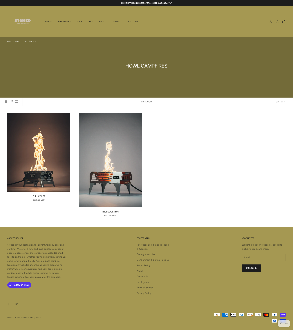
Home (9, 41)
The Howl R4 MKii (110, 212)
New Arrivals (64, 21)
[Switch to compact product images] (16, 102)
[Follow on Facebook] (8, 304)
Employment (133, 21)
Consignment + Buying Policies (153, 260)
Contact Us (142, 276)
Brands (48, 21)
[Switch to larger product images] (6, 102)
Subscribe (251, 268)
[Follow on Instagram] (16, 304)
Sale (91, 21)
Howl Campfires (29, 41)
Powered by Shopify (31, 318)
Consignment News (146, 254)
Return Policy (143, 265)
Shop (79, 21)
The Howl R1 (39, 196)
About (102, 21)
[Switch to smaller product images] (11, 102)
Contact (116, 21)
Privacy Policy (144, 293)
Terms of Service (145, 287)
